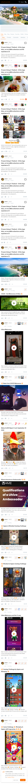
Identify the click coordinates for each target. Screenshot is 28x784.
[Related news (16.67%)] (19, 323)
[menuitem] (22, 2)
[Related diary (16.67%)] (19, 104)
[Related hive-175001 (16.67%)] (15, 323)
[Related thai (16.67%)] (22, 65)
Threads (9, 37)
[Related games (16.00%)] (15, 663)
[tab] (3, 37)
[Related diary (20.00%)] (22, 247)
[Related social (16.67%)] (25, 473)
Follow (16, 15)
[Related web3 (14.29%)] (19, 609)
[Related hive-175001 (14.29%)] (15, 609)
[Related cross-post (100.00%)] (25, 42)
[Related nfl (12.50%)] (22, 557)
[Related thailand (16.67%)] (15, 65)
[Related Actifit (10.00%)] (15, 423)
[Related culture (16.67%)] (25, 104)
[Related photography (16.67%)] (25, 65)
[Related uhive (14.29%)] (25, 609)
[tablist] (14, 37)
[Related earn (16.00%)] (22, 663)
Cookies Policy (10, 777)
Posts (3, 37)
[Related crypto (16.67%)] (22, 323)
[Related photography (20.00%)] (25, 247)
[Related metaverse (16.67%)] (25, 323)
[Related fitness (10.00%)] (22, 423)
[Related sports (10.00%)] (25, 423)
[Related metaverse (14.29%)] (22, 609)
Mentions (23, 37)
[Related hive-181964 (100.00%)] (25, 289)
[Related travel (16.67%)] (19, 65)
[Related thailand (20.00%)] (19, 247)
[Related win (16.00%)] (19, 663)
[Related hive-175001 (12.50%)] (15, 519)
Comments (15, 37)
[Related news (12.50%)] (22, 519)
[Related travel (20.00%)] (15, 247)
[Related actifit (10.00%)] (19, 423)
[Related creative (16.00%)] (25, 663)
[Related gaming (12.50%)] (19, 519)
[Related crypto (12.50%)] (25, 519)
